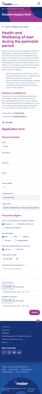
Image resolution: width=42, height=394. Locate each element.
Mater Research (7, 372)
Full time (8, 249)
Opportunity (6, 204)
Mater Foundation (22, 372)
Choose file (8, 287)
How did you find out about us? (13, 265)
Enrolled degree (7, 233)
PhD (6, 237)
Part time (20, 249)
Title (3, 142)
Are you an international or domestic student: (18, 221)
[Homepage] (3, 9)
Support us (6, 330)
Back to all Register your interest (17, 27)
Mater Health (13, 369)
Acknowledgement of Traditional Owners (16, 336)
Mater (4, 369)
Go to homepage (10, 3)
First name (5, 153)
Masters (26, 237)
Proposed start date (9, 255)
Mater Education (27, 369)
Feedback (5, 333)
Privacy (4, 342)
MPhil (15, 237)
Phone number (7, 183)
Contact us (6, 327)
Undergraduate (22, 240)
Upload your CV (7, 283)
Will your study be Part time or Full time (16, 246)
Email (4, 173)
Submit (35, 312)
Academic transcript (9, 297)
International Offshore (13, 228)
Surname (5, 163)
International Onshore (25, 224)
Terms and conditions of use (12, 339)
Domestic (8, 224)
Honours (8, 240)
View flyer (9, 122)
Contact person (7, 193)
